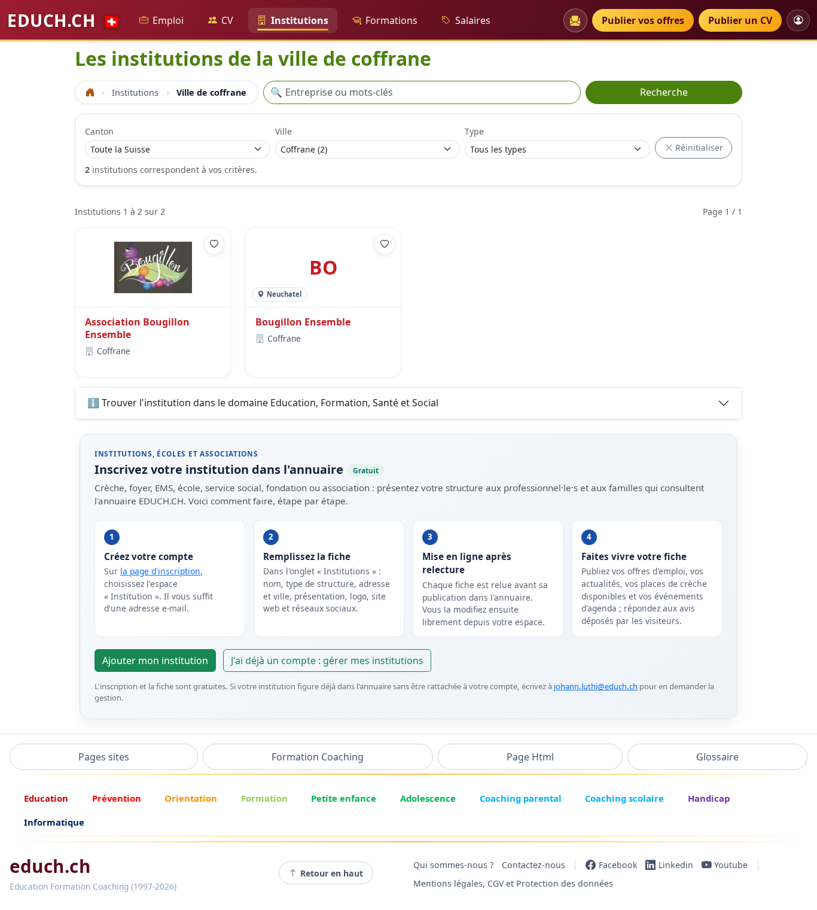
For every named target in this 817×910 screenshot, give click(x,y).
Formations (391, 20)
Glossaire (717, 756)
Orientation (190, 798)
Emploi (168, 20)
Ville (283, 131)
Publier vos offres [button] (643, 20)
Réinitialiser (698, 147)
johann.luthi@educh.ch (596, 686)
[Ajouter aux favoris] (214, 244)
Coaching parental (521, 798)
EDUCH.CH (64, 20)
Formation (264, 798)
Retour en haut (331, 873)
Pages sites (103, 756)
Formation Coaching (318, 756)
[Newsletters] (575, 20)
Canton (99, 131)
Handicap (709, 798)
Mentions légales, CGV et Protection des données (513, 884)
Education (46, 798)
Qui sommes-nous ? (453, 865)
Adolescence (428, 798)
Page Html (530, 756)
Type (474, 131)
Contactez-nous (533, 865)
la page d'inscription (160, 571)
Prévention (116, 798)
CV (227, 20)
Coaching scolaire (624, 798)
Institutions (299, 20)
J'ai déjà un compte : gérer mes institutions (327, 660)
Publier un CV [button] (740, 20)
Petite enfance (343, 798)
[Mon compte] (798, 20)
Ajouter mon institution (155, 660)
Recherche (664, 92)
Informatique (54, 822)
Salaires (472, 20)
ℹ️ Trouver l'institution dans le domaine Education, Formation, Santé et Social (262, 402)
